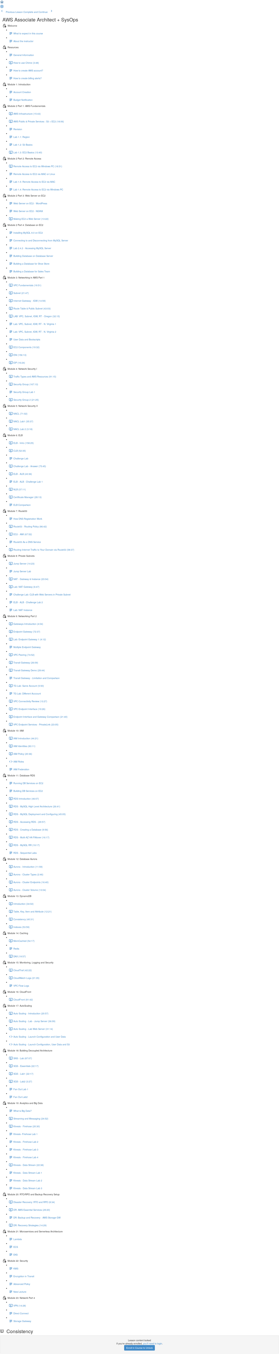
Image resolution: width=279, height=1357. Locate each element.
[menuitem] (2, 7)
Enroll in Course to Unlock (139, 1347)
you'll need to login (152, 1343)
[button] (2, 3)
